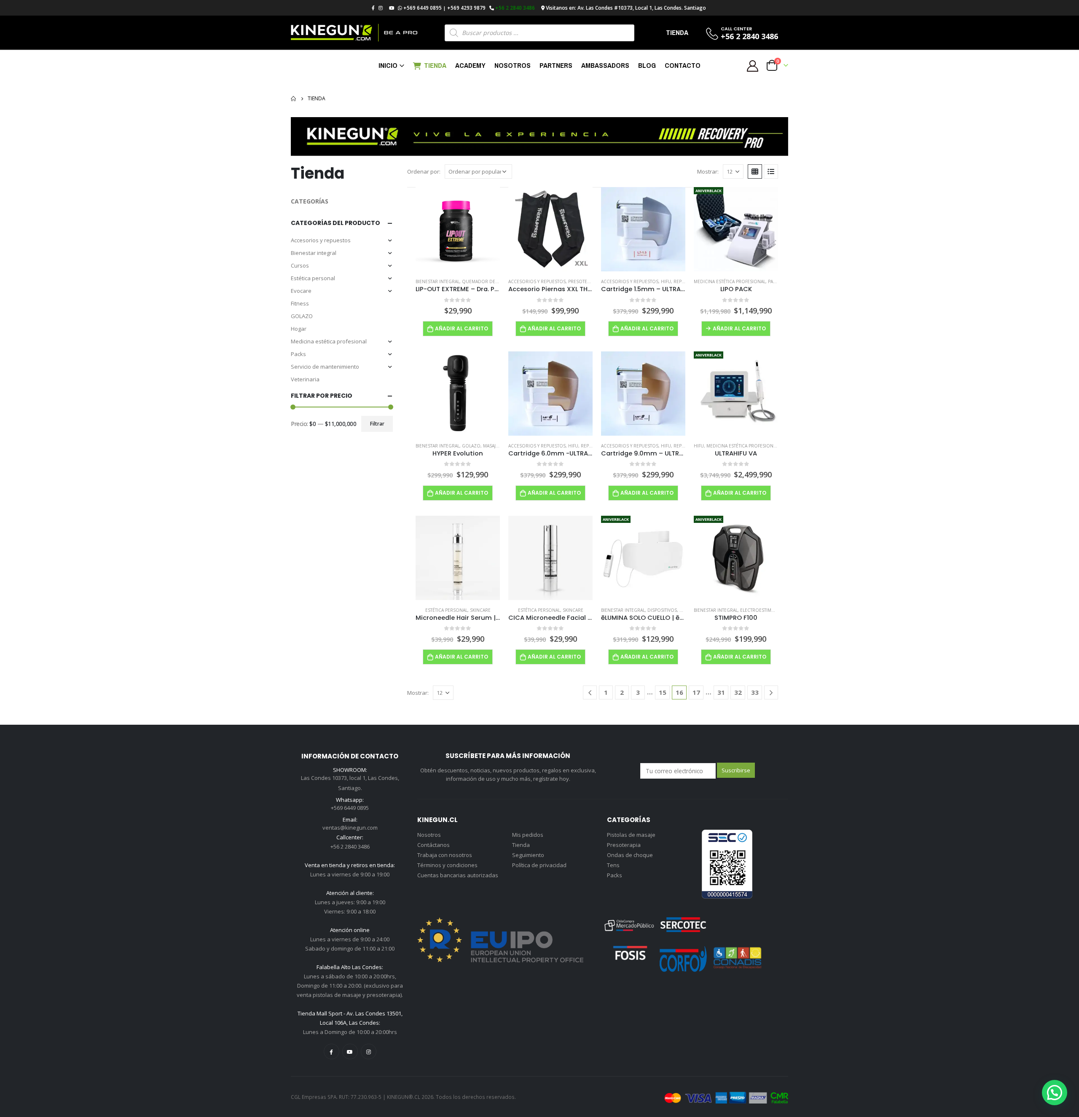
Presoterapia (583, 281)
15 (662, 692)
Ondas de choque (630, 855)
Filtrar (377, 423)
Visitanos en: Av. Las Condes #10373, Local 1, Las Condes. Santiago (626, 7)
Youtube (350, 1051)
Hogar (298, 328)
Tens (613, 865)
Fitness (300, 303)
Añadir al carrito (461, 328)
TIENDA (677, 32)
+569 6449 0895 (422, 7)
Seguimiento (528, 855)
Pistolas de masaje (631, 834)
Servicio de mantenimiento (325, 366)
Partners (556, 65)
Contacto (683, 65)
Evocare (301, 291)
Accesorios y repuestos (321, 240)
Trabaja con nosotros (444, 855)
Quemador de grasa (486, 281)
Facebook (331, 1051)
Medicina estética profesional (329, 341)
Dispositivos (662, 610)
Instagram (368, 1051)
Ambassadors (605, 65)
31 (721, 692)
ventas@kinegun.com (350, 827)
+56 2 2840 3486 (515, 7)
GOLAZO (302, 316)
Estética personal (313, 278)
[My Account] (753, 65)
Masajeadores (499, 446)
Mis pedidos (527, 834)
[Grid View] (755, 171)
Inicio (387, 65)
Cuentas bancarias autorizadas (457, 875)
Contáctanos (433, 845)
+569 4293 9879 (466, 7)
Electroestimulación (765, 610)
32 (738, 692)
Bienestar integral (313, 253)
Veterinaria (305, 379)
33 (755, 692)
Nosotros (512, 65)
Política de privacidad (539, 865)
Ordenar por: (423, 171)
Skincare (480, 610)
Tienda (435, 65)
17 (696, 692)
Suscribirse (736, 770)
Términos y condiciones (447, 865)
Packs (298, 354)
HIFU (666, 281)
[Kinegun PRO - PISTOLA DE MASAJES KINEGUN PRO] (354, 33)
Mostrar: (708, 171)
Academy (470, 65)
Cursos (300, 265)
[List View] (771, 171)
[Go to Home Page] (293, 99)
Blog (647, 65)
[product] (458, 229)
